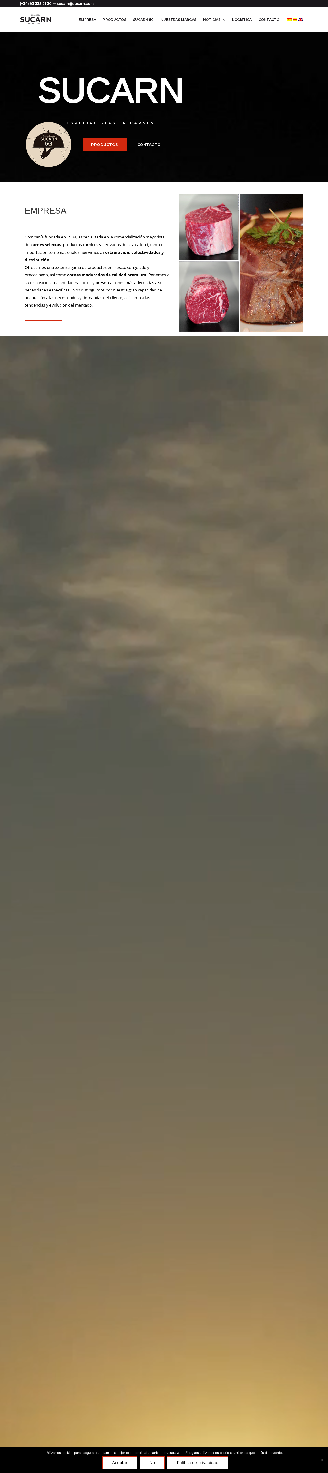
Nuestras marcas (179, 20)
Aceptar (119, 1462)
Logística (242, 20)
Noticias (211, 20)
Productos (114, 20)
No (152, 1462)
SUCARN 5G (143, 20)
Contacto (269, 20)
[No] (322, 1459)
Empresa (87, 20)
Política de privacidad (198, 1462)
